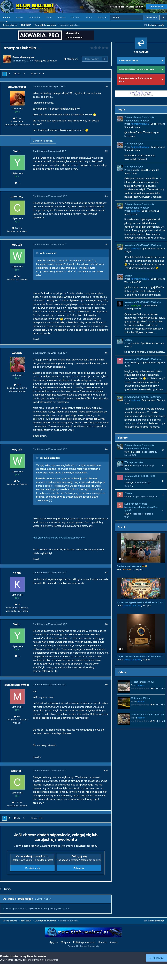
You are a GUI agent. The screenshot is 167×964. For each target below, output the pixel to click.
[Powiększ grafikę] (94, 114)
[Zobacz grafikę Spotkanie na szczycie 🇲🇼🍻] (141, 548)
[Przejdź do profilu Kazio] (17, 584)
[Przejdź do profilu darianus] (120, 206)
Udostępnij (72, 59)
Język (53, 942)
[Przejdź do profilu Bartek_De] (120, 303)
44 (18, 604)
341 (18, 276)
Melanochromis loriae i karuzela (147, 714)
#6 (106, 449)
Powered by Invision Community (83, 946)
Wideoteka (34, 17)
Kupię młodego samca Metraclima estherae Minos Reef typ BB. (141, 507)
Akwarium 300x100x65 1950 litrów (142, 245)
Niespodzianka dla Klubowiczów (136, 69)
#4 (106, 244)
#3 (106, 196)
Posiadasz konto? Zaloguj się (125, 6)
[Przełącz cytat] (37, 253)
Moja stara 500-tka (141, 698)
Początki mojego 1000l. (142, 681)
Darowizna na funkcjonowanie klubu (135, 79)
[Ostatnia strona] (24, 74)
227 (18, 384)
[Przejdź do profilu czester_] (17, 208)
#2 (106, 151)
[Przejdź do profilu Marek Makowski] (17, 696)
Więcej (101, 17)
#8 (106, 624)
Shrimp (128, 275)
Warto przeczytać (134, 143)
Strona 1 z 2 (37, 73)
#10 (106, 770)
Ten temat (150, 17)
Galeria (19, 17)
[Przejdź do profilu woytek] (17, 256)
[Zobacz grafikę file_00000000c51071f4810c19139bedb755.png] (141, 633)
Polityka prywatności (84, 942)
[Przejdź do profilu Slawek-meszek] (120, 446)
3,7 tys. (18, 228)
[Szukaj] (163, 17)
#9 (106, 684)
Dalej (17, 73)
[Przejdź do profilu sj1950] (120, 494)
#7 (106, 572)
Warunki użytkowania (47, 959)
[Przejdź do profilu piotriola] (120, 168)
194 (18, 716)
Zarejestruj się (156, 6)
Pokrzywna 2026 (128, 60)
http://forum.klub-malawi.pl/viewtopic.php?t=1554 (59, 537)
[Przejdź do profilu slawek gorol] (7, 59)
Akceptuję (158, 958)
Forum (6, 17)
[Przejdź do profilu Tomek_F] (120, 361)
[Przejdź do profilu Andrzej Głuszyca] (120, 118)
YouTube (75, 17)
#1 (107, 86)
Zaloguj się (78, 868)
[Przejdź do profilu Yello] (17, 162)
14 (18, 182)
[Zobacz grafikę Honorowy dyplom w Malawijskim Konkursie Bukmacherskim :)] (141, 588)
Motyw (65, 942)
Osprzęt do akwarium (45, 60)
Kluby (89, 17)
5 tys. (18, 118)
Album (49, 17)
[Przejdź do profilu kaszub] (17, 364)
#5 (106, 352)
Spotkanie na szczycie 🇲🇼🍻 (132, 566)
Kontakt (61, 17)
